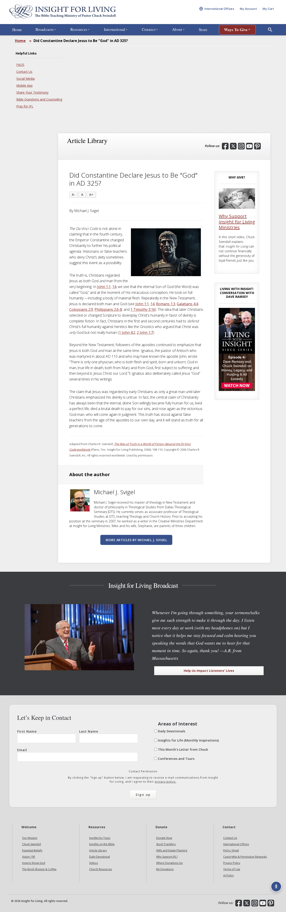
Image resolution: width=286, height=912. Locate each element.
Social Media (25, 78)
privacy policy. (165, 782)
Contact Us (24, 71)
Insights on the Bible (102, 844)
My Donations (165, 869)
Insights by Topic (99, 838)
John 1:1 (104, 286)
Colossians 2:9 (81, 309)
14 (114, 286)
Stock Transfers (166, 844)
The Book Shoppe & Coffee (39, 869)
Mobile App (24, 85)
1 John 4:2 (127, 332)
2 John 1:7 (145, 332)
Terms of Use (231, 869)
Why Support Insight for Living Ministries (237, 221)
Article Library (98, 850)
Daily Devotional (99, 857)
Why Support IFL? (167, 857)
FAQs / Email (231, 850)
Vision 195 (28, 857)
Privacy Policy (231, 863)
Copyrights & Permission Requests (245, 857)
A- (73, 194)
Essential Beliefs (32, 850)
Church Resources (100, 869)
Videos (93, 863)
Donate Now (164, 838)
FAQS (20, 65)
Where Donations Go (169, 863)
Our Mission (29, 838)
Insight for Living (62, 12)
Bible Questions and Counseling (39, 99)
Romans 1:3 (165, 303)
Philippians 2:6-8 (108, 309)
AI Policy (228, 875)
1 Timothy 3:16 (142, 309)
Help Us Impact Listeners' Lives (209, 670)
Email (22, 750)
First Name (27, 731)
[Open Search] (270, 30)
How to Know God (33, 863)
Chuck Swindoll (31, 844)
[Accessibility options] (276, 886)
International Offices (236, 844)
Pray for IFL (24, 106)
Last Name (88, 731)
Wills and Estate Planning (171, 850)
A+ (91, 194)
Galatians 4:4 (187, 303)
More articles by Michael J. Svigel (136, 540)
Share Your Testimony (32, 92)
